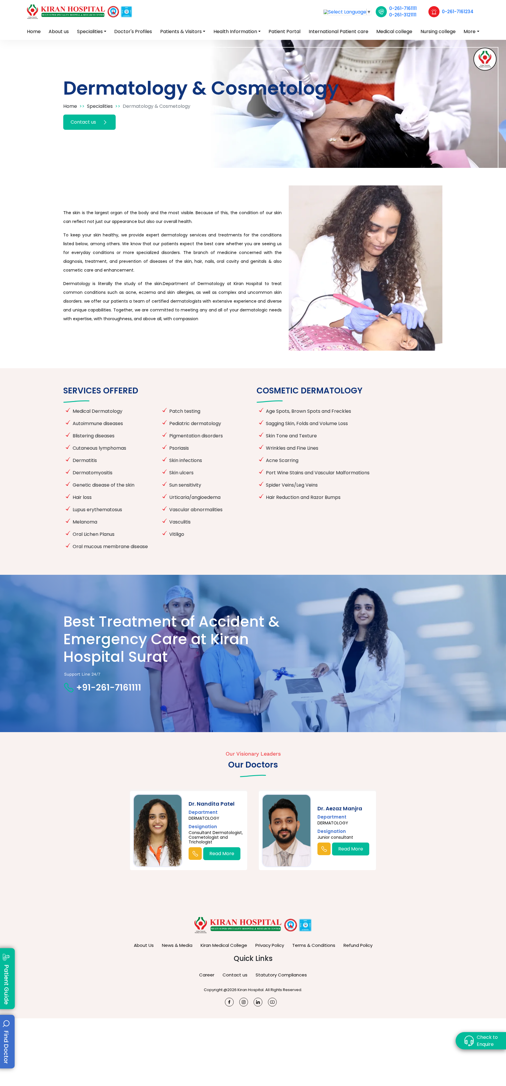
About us (59, 31)
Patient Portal (284, 31)
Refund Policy (357, 945)
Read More (221, 853)
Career (206, 975)
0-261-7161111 (403, 8)
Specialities (90, 31)
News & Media (177, 945)
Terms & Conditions (313, 945)
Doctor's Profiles (133, 31)
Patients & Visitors (181, 31)
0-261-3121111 (402, 15)
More (470, 31)
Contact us (84, 122)
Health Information (235, 31)
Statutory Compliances (281, 975)
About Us (144, 945)
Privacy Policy (269, 945)
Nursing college (438, 31)
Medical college (394, 31)
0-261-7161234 (457, 11)
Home (34, 31)
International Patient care (338, 31)
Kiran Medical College (224, 945)
